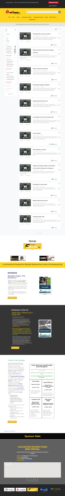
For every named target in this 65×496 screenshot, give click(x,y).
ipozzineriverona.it (28, 460)
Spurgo (18, 17)
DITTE (13, 17)
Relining (46, 17)
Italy (7, 38)
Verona (8, 40)
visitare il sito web (27, 41)
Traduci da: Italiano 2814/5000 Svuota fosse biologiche (10, 72)
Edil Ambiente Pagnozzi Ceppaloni (41, 84)
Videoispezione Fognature (38, 17)
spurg (8, 74)
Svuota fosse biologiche (10, 77)
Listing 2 (13, 431)
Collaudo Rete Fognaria (10, 76)
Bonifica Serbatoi (52, 17)
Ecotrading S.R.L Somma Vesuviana (41, 33)
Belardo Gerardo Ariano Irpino (40, 200)
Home (9, 17)
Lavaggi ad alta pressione (10, 79)
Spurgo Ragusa (9, 53)
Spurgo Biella (9, 46)
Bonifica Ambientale (10, 64)
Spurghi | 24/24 (9, 62)
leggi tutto (21, 41)
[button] (53, 2)
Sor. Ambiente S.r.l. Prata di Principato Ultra (43, 117)
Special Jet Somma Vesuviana (40, 68)
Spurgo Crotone (9, 48)
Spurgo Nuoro (9, 51)
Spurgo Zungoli (36, 35)
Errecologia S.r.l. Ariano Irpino (40, 184)
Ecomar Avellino (37, 133)
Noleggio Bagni (32, 19)
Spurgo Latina (9, 49)
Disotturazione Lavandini (26, 17)
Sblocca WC (9, 59)
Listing (11, 431)
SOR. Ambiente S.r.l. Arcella (39, 149)
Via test (8, 41)
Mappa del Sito (6, 431)
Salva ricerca (10, 93)
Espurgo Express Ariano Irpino (40, 101)
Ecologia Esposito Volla (38, 216)
